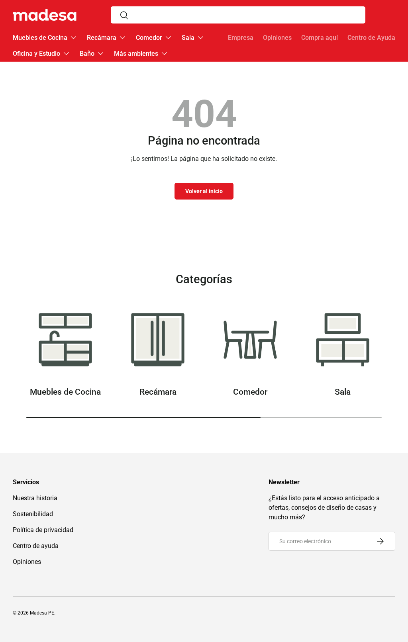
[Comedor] (250, 340)
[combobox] (238, 14)
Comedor (250, 392)
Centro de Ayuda (371, 37)
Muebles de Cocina (65, 392)
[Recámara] (158, 340)
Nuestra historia (35, 498)
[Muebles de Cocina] (65, 340)
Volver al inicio (204, 191)
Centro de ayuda (36, 546)
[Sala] (342, 340)
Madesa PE (42, 613)
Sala (343, 392)
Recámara (158, 392)
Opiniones (277, 37)
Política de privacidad (43, 530)
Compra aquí (319, 37)
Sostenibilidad (33, 514)
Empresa (240, 37)
